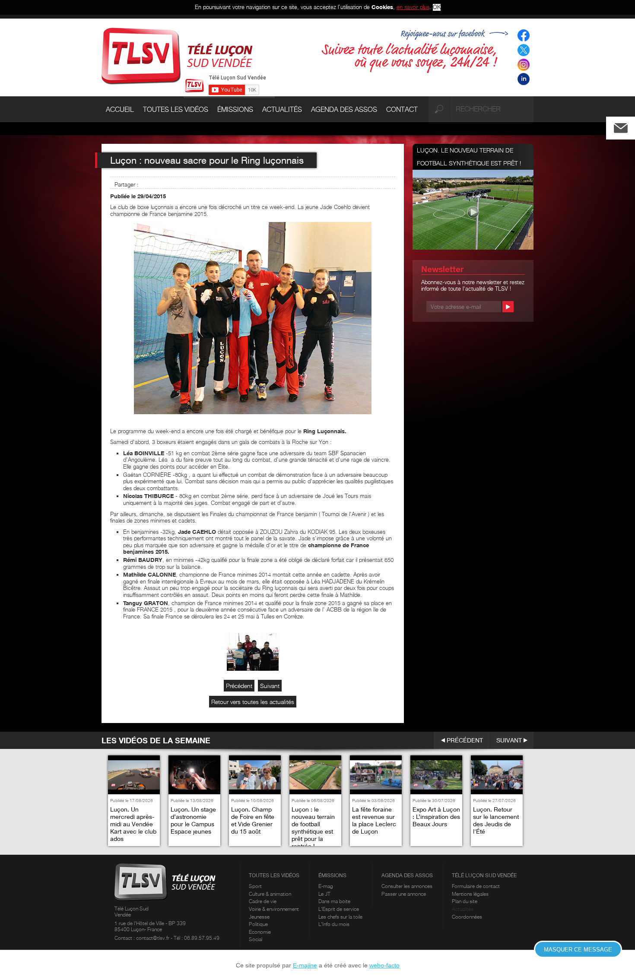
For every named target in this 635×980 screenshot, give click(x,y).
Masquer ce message (578, 949)
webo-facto (384, 965)
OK (437, 7)
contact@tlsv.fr (153, 938)
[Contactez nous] (627, 126)
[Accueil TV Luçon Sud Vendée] (177, 55)
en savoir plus (413, 6)
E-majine (305, 965)
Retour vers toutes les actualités (252, 701)
